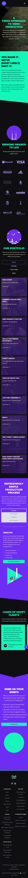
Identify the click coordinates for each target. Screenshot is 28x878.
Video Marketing (21, 800)
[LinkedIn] (15, 783)
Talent (7, 807)
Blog (7, 810)
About (7, 795)
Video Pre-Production (20, 820)
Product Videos (21, 806)
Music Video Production (7, 827)
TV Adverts (21, 797)
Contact (7, 801)
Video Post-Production (21, 826)
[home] (4, 3)
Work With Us (7, 804)
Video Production (20, 823)
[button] (24, 3)
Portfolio (7, 798)
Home (7, 792)
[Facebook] (12, 783)
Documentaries (21, 809)
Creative (21, 817)
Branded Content (20, 803)
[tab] (14, 262)
